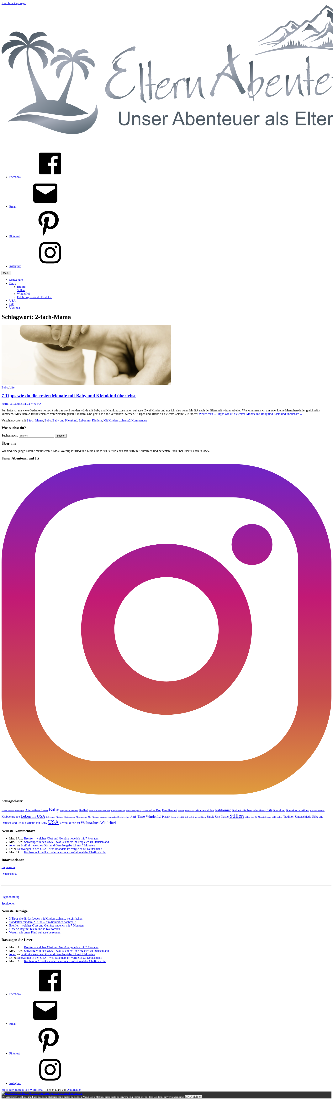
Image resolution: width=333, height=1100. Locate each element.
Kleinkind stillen (317, 811)
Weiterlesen (251, 413)
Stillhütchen (277, 817)
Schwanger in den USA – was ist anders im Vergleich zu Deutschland (66, 842)
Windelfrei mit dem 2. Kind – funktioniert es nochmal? (42, 922)
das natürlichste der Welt (99, 811)
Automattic (74, 1089)
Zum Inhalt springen (14, 3)
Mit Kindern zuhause (116, 420)
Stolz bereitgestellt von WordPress (22, 1089)
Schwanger (16, 279)
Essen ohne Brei (151, 810)
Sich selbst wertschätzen (195, 817)
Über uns (14, 307)
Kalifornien (223, 810)
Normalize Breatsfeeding (119, 817)
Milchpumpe (81, 817)
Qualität (180, 817)
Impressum (8, 867)
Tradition (288, 816)
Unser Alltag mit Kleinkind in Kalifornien (34, 929)
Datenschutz (9, 873)
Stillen (21, 290)
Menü (6, 273)
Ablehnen (196, 1096)
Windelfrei (23, 293)
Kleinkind (279, 810)
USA (12, 300)
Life (11, 304)
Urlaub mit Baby (37, 822)
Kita (269, 810)
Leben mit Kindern (90, 420)
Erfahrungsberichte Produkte (34, 297)
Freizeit (181, 811)
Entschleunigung (133, 811)
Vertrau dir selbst (70, 822)
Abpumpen (19, 811)
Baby (12, 283)
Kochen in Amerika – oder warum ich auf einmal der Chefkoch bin (65, 852)
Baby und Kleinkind (64, 420)
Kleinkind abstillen (297, 810)
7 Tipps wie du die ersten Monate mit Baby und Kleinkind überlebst (69, 395)
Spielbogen (8, 903)
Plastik (166, 816)
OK (187, 1096)
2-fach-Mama (35, 420)
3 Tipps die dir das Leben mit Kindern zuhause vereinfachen (45, 918)
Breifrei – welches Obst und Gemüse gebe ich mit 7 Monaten (61, 838)
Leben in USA (33, 816)
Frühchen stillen (204, 810)
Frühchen (189, 811)
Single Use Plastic (218, 816)
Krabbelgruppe (11, 816)
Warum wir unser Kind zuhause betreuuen (35, 932)
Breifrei (21, 286)
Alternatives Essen (36, 810)
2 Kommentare (138, 420)
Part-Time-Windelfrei (145, 816)
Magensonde (69, 817)
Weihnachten (90, 823)
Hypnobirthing (10, 897)
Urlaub (22, 822)
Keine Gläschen (242, 810)
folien (12, 845)
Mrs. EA (36, 403)
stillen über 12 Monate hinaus (258, 817)
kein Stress (259, 810)
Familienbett (169, 810)
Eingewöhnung (118, 811)
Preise (173, 817)
